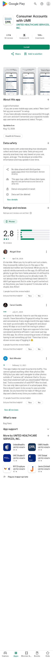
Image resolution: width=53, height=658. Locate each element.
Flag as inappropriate (15, 477)
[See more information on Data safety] (48, 143)
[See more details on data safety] (12, 199)
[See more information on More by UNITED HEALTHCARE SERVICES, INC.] (48, 435)
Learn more (16, 172)
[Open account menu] (48, 4)
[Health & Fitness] (13, 136)
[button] (28, 38)
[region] (26, 36)
